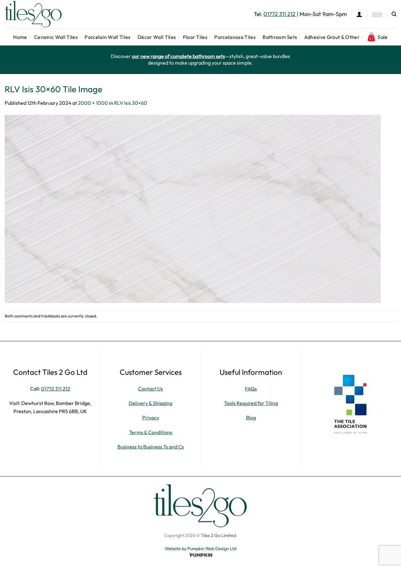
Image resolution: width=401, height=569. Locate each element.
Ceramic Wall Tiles (56, 37)
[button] (359, 14)
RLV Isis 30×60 (130, 103)
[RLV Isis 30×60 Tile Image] (193, 208)
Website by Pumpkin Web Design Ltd (200, 548)
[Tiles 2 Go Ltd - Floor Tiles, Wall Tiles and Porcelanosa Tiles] (36, 14)
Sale (383, 37)
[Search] (394, 14)
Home (20, 37)
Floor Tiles (195, 37)
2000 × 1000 (93, 103)
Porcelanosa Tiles (234, 37)
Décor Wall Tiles (157, 37)
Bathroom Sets (280, 37)
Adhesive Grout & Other (332, 37)
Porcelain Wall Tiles (107, 37)
